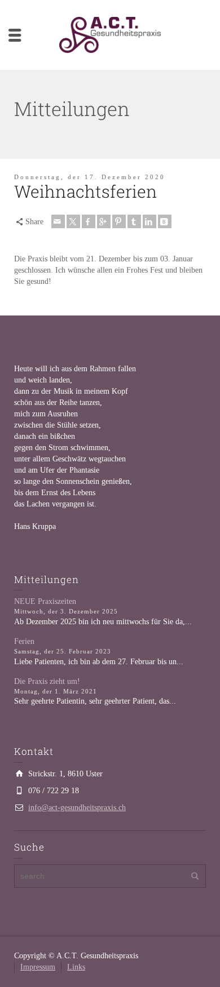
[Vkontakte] (164, 221)
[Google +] (104, 221)
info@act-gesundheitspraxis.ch (77, 807)
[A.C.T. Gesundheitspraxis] (110, 34)
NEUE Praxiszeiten (45, 601)
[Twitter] (73, 221)
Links (76, 967)
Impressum (37, 967)
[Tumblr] (134, 221)
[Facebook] (88, 221)
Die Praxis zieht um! (47, 681)
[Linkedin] (149, 221)
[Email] (58, 221)
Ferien (24, 641)
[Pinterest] (119, 221)
